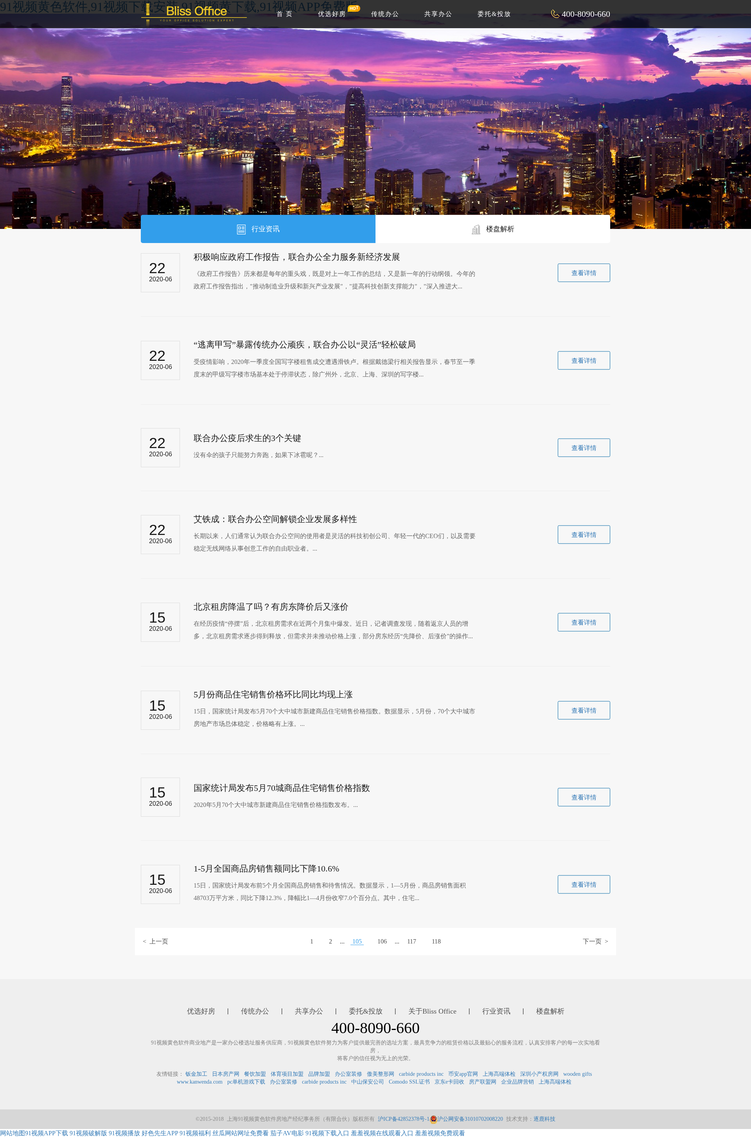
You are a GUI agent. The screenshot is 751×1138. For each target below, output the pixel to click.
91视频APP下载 (46, 1133)
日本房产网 (225, 1074)
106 (382, 941)
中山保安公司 (367, 1082)
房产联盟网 (482, 1082)
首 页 (285, 14)
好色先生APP (160, 1133)
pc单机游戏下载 (246, 1082)
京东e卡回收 (449, 1082)
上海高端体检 (499, 1074)
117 (411, 941)
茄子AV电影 (287, 1133)
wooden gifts (577, 1074)
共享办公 (438, 14)
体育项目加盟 (287, 1074)
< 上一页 (155, 941)
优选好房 (332, 14)
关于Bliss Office (432, 1011)
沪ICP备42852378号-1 (403, 1119)
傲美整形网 (380, 1074)
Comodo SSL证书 (409, 1082)
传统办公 (385, 14)
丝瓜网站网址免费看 (240, 1133)
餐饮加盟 (255, 1074)
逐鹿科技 (544, 1119)
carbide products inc (421, 1074)
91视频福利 (195, 1133)
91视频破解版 (88, 1133)
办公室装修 (348, 1074)
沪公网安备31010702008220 (470, 1119)
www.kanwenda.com (200, 1082)
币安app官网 (463, 1074)
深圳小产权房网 (539, 1074)
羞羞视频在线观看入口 (382, 1133)
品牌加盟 (319, 1074)
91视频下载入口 (327, 1133)
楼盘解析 (499, 229)
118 (436, 941)
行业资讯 (265, 229)
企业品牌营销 (517, 1082)
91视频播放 (124, 1133)
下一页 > (595, 941)
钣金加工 (196, 1074)
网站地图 (12, 1133)
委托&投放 (494, 14)
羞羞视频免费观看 (440, 1133)
